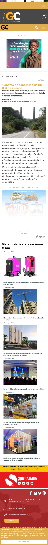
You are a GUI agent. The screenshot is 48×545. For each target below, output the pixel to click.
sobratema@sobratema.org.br (18, 515)
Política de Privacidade (20, 532)
